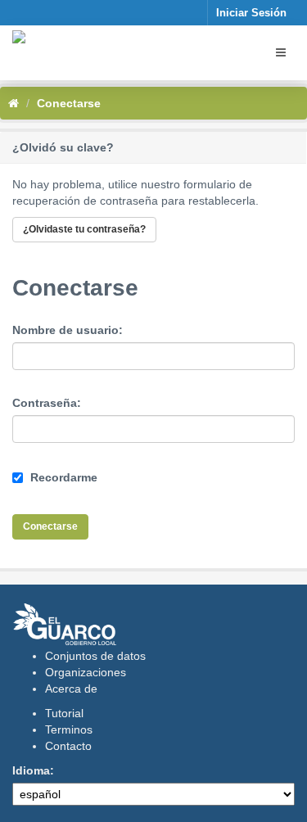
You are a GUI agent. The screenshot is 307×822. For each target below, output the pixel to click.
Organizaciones (85, 672)
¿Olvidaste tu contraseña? (84, 229)
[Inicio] (13, 103)
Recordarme (62, 477)
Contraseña (44, 402)
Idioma (31, 770)
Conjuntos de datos (95, 655)
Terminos (69, 729)
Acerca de (71, 688)
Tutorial (64, 713)
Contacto (68, 745)
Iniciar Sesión (251, 13)
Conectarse (69, 103)
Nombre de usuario (65, 329)
